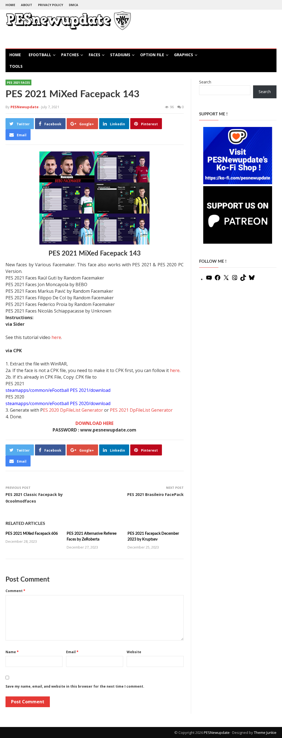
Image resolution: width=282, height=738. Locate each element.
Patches (70, 54)
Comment (15, 590)
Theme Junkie (265, 732)
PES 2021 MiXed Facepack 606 (32, 534)
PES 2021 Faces (18, 82)
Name (12, 652)
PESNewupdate (217, 732)
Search (205, 82)
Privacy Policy (50, 5)
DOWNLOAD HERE (94, 423)
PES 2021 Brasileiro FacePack (155, 494)
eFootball (40, 54)
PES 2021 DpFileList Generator (141, 410)
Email (72, 652)
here (56, 337)
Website (134, 652)
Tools (16, 66)
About (26, 5)
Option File (152, 54)
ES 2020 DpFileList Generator (73, 410)
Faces (94, 54)
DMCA (73, 5)
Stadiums (120, 54)
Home (10, 5)
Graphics (183, 54)
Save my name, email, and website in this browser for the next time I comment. (75, 686)
